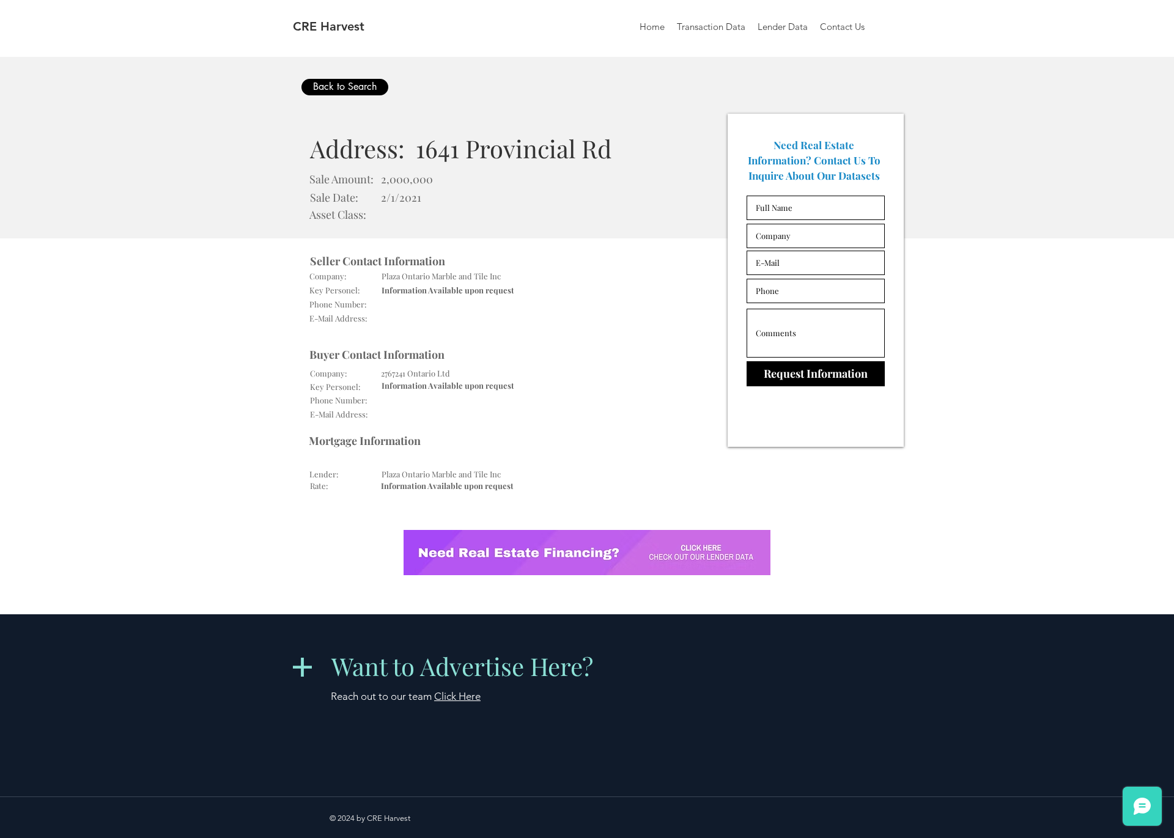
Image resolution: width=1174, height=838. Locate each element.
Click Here (457, 696)
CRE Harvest (328, 26)
